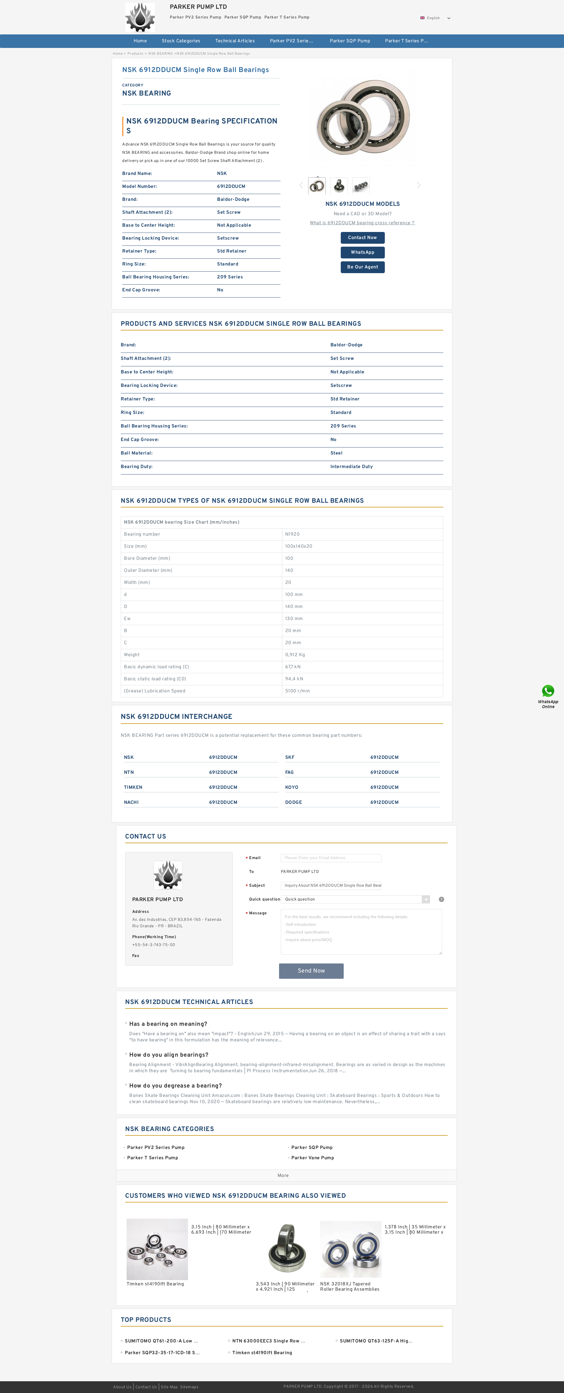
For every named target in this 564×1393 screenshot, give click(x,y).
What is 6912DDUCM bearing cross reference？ (362, 223)
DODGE (293, 803)
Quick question (264, 899)
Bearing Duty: (137, 467)
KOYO (292, 788)
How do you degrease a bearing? (175, 1086)
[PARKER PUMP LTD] (140, 16)
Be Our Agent (362, 267)
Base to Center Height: (148, 225)
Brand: (129, 200)
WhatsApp (362, 252)
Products (135, 53)
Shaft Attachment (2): (147, 213)
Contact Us (146, 1387)
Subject (255, 886)
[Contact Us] (549, 697)
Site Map (169, 1387)
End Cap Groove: (141, 290)
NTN (129, 773)
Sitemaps (189, 1387)
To (251, 871)
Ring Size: (134, 264)
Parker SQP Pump (350, 41)
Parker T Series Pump (409, 41)
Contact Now (362, 238)
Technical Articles (235, 41)
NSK (129, 758)
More (283, 1176)
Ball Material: (136, 453)
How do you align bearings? (168, 1055)
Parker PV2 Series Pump (296, 41)
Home (140, 41)
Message (256, 913)
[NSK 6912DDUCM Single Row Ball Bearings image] (363, 118)
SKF (290, 758)
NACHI (131, 803)
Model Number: (139, 187)
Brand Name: (137, 174)
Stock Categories (181, 41)
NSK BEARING (160, 53)
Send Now (311, 971)
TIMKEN (133, 788)
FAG (289, 773)
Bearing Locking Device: (150, 238)
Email (253, 858)
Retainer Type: (139, 251)
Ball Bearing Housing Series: (155, 277)
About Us (122, 1387)
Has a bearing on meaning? (168, 1024)
